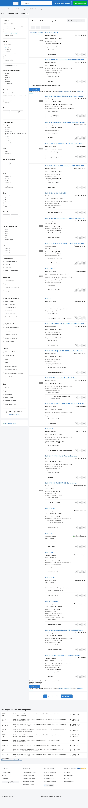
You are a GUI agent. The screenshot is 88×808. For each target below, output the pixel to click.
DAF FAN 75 (49, 429)
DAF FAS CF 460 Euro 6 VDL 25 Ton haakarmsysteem (62, 655)
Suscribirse (34, 89)
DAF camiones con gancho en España (11, 760)
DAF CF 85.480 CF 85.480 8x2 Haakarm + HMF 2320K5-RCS (64, 166)
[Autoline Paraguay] (6, 3)
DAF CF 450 (4, 750)
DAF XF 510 (49, 552)
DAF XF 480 (4, 714)
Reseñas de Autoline (28, 781)
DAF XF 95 (48, 533)
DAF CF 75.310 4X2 (51, 601)
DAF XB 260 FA (50, 268)
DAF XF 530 (4, 735)
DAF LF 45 (5, 745)
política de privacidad (65, 91)
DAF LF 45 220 (50, 508)
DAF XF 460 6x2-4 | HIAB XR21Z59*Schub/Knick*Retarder (64, 351)
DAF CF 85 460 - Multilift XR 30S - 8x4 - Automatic (61, 483)
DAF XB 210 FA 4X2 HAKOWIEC (55, 193)
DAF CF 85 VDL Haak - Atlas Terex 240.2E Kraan (61, 378)
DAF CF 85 (5, 725)
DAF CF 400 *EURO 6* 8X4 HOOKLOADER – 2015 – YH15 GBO (65, 143)
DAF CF (48, 298)
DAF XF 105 (4, 730)
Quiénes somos (6, 772)
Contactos (5, 778)
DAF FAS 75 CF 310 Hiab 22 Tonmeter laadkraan (61, 456)
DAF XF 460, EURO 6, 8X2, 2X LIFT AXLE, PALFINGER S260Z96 (66, 324)
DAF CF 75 (5, 741)
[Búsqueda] (23, 3)
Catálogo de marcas (28, 784)
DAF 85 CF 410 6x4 (51, 33)
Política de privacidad (28, 775)
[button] (80, 54)
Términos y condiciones (29, 772)
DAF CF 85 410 (5, 755)
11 (57, 696)
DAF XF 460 (4, 720)
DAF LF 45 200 (50, 577)
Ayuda (4, 775)
